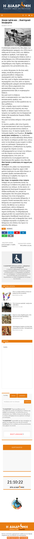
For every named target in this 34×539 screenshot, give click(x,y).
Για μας (5, 395)
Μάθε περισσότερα (12, 538)
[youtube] (29, 15)
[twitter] (26, 15)
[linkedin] (31, 15)
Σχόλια (13, 395)
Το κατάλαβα (23, 538)
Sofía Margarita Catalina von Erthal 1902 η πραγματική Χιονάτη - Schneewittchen (22, 327)
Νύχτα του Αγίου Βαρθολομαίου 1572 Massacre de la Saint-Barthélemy (22, 315)
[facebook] (23, 15)
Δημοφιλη (22, 395)
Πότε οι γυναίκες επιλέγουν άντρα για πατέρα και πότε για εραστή (22, 292)
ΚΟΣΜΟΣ (9, 228)
